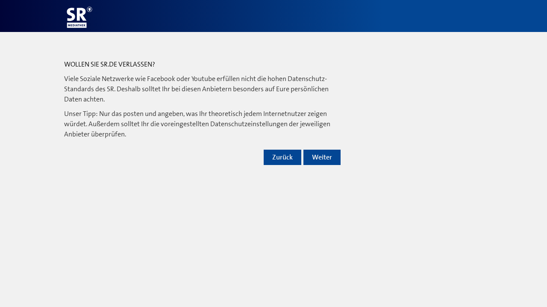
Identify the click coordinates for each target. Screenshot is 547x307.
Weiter (322, 157)
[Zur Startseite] (79, 17)
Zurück (282, 157)
